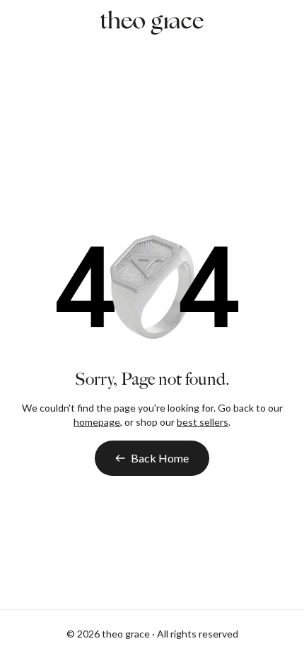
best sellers (202, 422)
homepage (97, 422)
